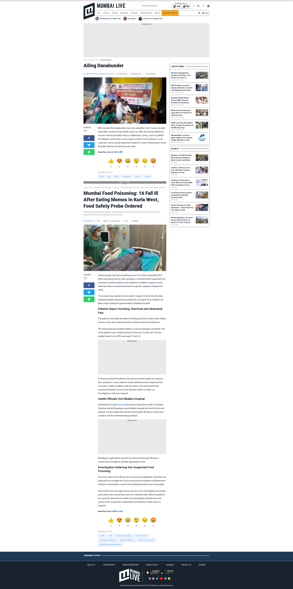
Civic (99, 13)
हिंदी (121, 152)
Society (115, 13)
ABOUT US (91, 565)
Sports (157, 13)
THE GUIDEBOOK (109, 565)
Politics (106, 13)
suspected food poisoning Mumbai (110, 544)
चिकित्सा (116, 176)
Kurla (139, 275)
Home (85, 60)
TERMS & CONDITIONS (130, 565)
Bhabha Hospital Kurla (127, 540)
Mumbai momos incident (146, 540)
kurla (110, 536)
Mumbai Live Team (106, 74)
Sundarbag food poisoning (107, 540)
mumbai (137, 176)
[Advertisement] (146, 41)
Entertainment (146, 13)
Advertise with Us (170, 13)
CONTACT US (186, 565)
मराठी (115, 152)
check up (147, 176)
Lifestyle (134, 13)
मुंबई (109, 176)
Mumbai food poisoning (123, 536)
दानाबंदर (101, 176)
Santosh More (92, 74)
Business (124, 13)
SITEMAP (202, 565)
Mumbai (122, 404)
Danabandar (127, 176)
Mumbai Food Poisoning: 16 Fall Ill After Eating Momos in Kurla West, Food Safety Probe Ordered (130, 187)
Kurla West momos (142, 536)
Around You (93, 60)
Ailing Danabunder (106, 60)
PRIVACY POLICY (152, 565)
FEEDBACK (170, 565)
